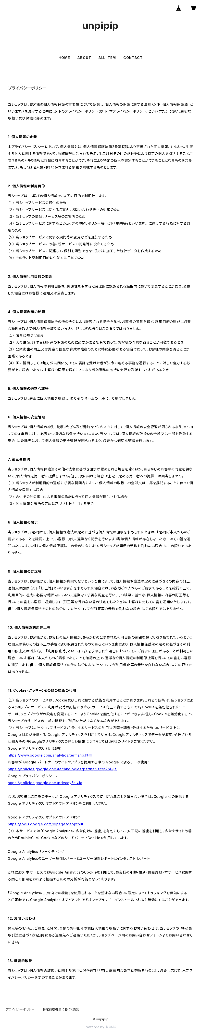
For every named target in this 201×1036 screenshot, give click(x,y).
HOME (64, 58)
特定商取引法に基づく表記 (61, 1009)
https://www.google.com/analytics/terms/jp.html (50, 755)
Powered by (95, 1027)
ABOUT (84, 58)
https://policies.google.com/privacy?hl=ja (45, 783)
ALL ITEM (107, 58)
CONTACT (133, 58)
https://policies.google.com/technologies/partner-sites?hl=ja (62, 769)
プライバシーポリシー (20, 1009)
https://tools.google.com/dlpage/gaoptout (45, 824)
